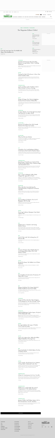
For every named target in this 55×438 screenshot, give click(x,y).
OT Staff (19, 380)
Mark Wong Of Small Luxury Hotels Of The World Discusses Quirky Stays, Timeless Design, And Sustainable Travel (29, 163)
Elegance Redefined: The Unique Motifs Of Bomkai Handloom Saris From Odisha (28, 288)
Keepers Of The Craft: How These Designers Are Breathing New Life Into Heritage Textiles (29, 300)
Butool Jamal (20, 330)
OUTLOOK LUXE (16, 424)
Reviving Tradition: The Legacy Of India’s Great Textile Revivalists (28, 325)
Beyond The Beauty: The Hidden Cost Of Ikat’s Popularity (29, 263)
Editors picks (26, 27)
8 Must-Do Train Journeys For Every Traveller (29, 375)
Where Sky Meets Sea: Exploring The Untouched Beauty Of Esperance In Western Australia (28, 188)
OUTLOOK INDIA (16, 421)
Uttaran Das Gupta (20, 154)
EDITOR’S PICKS (3, 429)
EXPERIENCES (3, 426)
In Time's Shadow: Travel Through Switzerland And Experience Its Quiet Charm (29, 112)
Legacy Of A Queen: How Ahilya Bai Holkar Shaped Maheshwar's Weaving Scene (28, 338)
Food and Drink (20, 135)
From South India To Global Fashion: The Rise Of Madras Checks (29, 350)
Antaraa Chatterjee (20, 169)
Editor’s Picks (31, 16)
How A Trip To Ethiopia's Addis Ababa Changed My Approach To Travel (27, 175)
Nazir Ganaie (20, 68)
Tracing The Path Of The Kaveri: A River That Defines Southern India (29, 74)
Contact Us (29, 426)
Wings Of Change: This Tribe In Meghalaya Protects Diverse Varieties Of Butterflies (28, 100)
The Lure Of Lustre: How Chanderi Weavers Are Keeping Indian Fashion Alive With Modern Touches (28, 251)
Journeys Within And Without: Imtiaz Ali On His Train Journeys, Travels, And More (29, 400)
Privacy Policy (30, 424)
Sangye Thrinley (34, 53)
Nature (19, 97)
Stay (23, 16)
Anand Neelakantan (35, 45)
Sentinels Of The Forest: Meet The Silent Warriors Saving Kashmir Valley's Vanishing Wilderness (28, 63)
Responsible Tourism (37, 16)
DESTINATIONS (3, 421)
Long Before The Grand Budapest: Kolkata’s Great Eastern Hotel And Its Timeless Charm (29, 150)
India (33, 33)
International (20, 110)
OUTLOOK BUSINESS (17, 426)
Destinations (15, 16)
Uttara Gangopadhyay (21, 292)
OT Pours (37, 14)
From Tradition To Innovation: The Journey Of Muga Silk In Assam (29, 275)
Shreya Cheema (20, 267)
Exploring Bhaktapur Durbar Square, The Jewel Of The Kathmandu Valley (29, 313)
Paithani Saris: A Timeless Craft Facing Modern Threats (27, 225)
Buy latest (44, 14)
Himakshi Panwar (20, 129)
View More (21, 413)
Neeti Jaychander (20, 355)
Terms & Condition (30, 423)
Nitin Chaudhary (20, 180)
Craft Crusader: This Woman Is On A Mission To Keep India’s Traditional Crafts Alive (29, 363)
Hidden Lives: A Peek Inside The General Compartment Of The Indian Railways (28, 388)
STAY (1, 423)
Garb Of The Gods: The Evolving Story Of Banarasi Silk (28, 237)
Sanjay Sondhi (20, 105)
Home (21, 27)
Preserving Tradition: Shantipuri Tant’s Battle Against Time (29, 212)
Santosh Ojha (34, 38)
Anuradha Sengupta (21, 217)
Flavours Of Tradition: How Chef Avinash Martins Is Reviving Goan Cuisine (28, 125)
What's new (26, 16)
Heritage (19, 72)
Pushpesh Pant (3, 53)
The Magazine (20, 60)
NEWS (2, 424)
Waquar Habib (20, 92)
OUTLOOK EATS (16, 423)
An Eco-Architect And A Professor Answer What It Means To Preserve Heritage (28, 87)
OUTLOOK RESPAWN (17, 429)
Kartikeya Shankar (20, 118)
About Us (29, 421)
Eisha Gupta (19, 280)
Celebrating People (21, 85)
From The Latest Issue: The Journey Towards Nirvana (35, 36)
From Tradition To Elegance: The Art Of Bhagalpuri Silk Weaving (27, 200)
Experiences (20, 16)
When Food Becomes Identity (25, 137)
